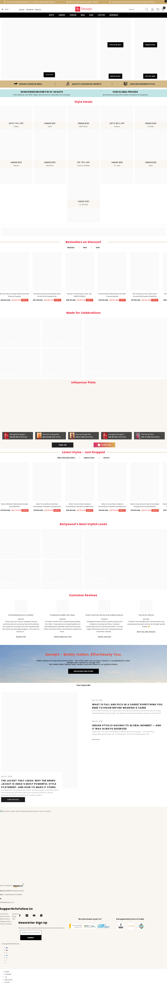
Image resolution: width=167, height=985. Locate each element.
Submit (30, 937)
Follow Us (106, 445)
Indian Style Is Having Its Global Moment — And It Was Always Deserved (126, 727)
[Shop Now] (49, 49)
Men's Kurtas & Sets (66, 458)
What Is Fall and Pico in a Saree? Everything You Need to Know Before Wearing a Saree (127, 706)
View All (62, 445)
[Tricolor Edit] (115, 33)
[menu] (6, 977)
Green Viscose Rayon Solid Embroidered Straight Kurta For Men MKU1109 (144, 505)
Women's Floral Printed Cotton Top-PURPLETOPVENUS (79, 295)
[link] (28, 84)
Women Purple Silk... (84, 434)
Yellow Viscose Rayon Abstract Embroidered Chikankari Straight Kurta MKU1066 (79, 505)
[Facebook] (19, 915)
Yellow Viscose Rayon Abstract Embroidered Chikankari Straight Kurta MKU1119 (112, 505)
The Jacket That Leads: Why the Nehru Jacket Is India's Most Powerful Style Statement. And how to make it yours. (29, 784)
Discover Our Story (83, 671)
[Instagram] (27, 915)
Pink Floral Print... (148, 434)
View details (13, 799)
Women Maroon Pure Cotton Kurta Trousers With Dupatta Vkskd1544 (145, 295)
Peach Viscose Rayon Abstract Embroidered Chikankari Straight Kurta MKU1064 (47, 505)
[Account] (152, 9)
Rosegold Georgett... (18, 434)
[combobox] (136, 9)
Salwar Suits (89, 458)
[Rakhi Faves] (115, 64)
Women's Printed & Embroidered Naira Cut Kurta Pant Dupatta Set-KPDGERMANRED (47, 295)
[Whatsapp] (41, 915)
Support (22, 9)
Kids (98, 247)
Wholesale (30, 9)
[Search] (138, 9)
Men (85, 247)
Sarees (106, 458)
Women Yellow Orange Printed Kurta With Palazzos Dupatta (14, 295)
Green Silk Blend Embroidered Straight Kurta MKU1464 (14, 505)
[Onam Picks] (150, 33)
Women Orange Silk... (51, 434)
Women (70, 247)
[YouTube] (34, 915)
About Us (38, 9)
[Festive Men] (150, 64)
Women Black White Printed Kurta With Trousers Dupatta (112, 295)
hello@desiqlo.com (7, 902)
